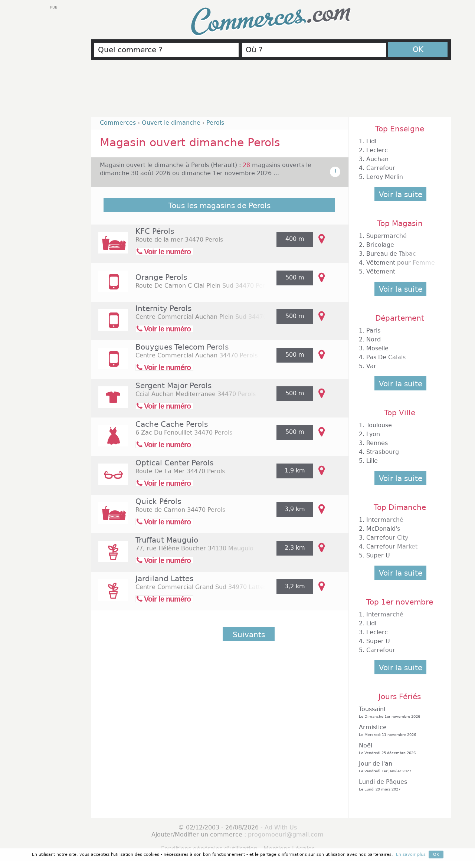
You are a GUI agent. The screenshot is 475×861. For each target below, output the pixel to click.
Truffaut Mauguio (166, 540)
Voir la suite (400, 194)
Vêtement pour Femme (400, 262)
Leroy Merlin (384, 176)
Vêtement (380, 271)
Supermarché (386, 235)
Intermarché (384, 519)
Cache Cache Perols (171, 424)
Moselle (377, 348)
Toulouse (379, 425)
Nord (373, 339)
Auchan (377, 159)
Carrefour (380, 167)
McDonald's (383, 528)
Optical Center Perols (174, 462)
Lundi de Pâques (383, 784)
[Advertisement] (271, 91)
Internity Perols (163, 308)
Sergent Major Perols (173, 385)
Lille (372, 460)
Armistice (387, 730)
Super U (378, 555)
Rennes (377, 442)
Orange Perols (161, 277)
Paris (373, 330)
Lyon (373, 434)
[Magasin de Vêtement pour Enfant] (109, 402)
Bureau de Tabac (391, 253)
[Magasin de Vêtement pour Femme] (109, 440)
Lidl (371, 141)
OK (418, 49)
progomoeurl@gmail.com (286, 834)
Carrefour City (387, 537)
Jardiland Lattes (164, 578)
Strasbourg (382, 451)
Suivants (249, 634)
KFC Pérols (154, 231)
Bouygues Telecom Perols (182, 347)
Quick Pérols (158, 501)
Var (371, 366)
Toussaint (389, 712)
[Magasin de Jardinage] (109, 556)
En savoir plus (411, 854)
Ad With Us (281, 827)
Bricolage (380, 244)
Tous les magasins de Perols (219, 205)
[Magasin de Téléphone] (109, 286)
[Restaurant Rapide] (109, 247)
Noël (387, 748)
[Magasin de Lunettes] (109, 479)
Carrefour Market (391, 546)
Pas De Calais (386, 357)
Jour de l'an (385, 766)
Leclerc (377, 150)
